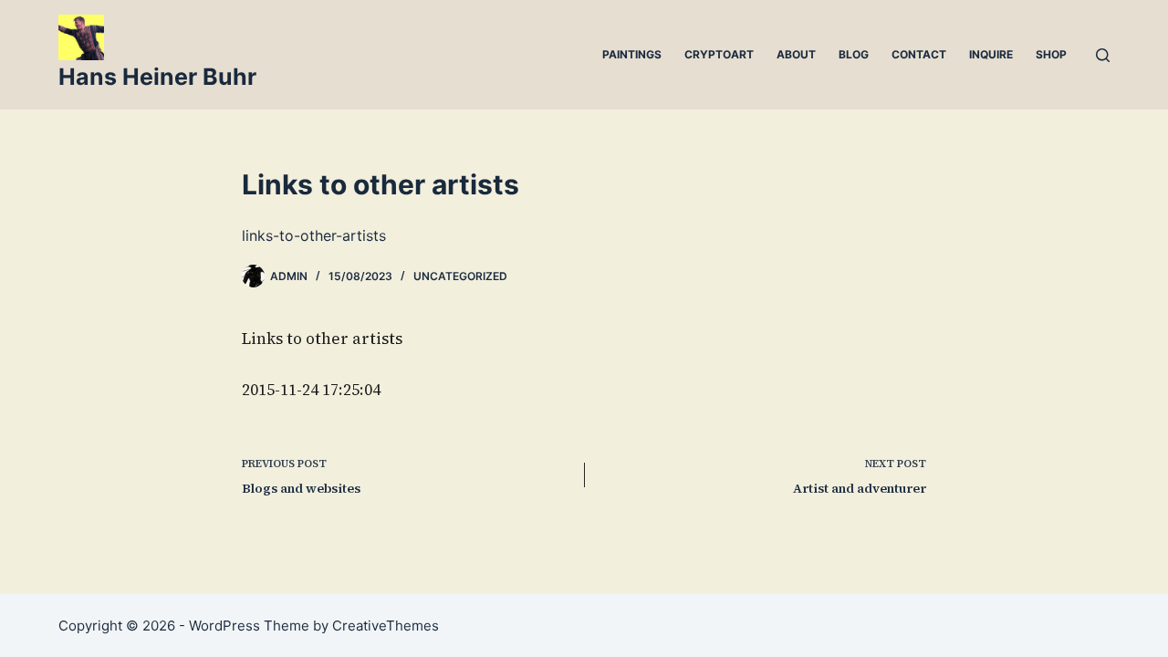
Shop (1051, 54)
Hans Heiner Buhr (157, 76)
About (796, 54)
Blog (854, 54)
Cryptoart (719, 54)
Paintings (632, 54)
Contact (919, 54)
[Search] (1103, 55)
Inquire (991, 54)
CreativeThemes (385, 625)
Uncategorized (460, 276)
